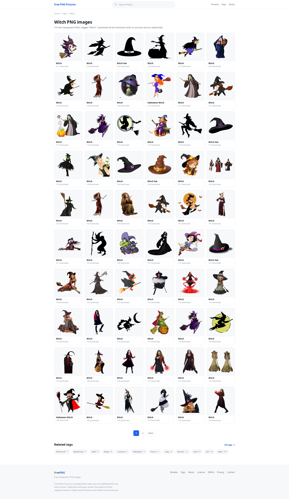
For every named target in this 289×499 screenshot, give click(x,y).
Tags (223, 4)
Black (222, 451)
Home (57, 13)
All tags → (229, 444)
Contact (231, 472)
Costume (122, 451)
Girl (209, 451)
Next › (151, 433)
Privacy (220, 472)
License (201, 472)
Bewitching (79, 451)
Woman (182, 451)
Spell (95, 451)
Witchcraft (62, 451)
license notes (91, 490)
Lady (168, 451)
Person (155, 451)
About (232, 4)
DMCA (211, 472)
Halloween (139, 451)
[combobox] (145, 5)
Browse (215, 4)
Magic (108, 451)
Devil (197, 451)
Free (59, 472)
